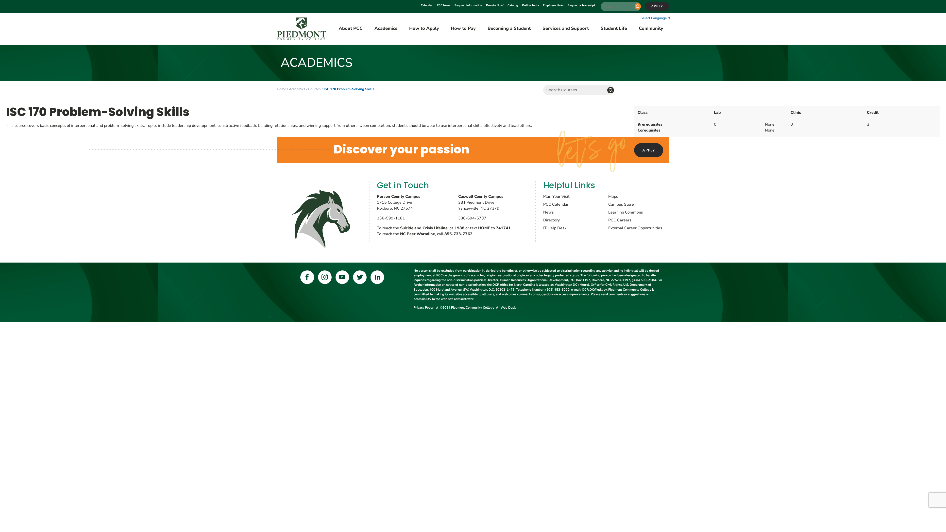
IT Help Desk (554, 228)
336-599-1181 (391, 218)
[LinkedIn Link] (377, 277)
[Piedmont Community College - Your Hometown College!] (301, 29)
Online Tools (530, 5)
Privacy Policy (424, 307)
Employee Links (553, 5)
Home (281, 89)
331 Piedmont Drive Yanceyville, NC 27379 (480, 202)
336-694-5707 (472, 218)
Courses (314, 89)
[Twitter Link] (360, 277)
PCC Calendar (556, 204)
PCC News (444, 5)
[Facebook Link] (307, 277)
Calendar (427, 5)
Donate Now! (495, 5)
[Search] (638, 6)
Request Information (468, 5)
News (548, 212)
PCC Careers (619, 220)
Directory (551, 220)
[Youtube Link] (342, 277)
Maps (613, 196)
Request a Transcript (581, 5)
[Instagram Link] (325, 277)
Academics (297, 89)
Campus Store (621, 204)
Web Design (509, 307)
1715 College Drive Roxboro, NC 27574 (398, 202)
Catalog (512, 5)
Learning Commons (625, 212)
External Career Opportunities (635, 228)
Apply (657, 6)
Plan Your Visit (556, 196)
